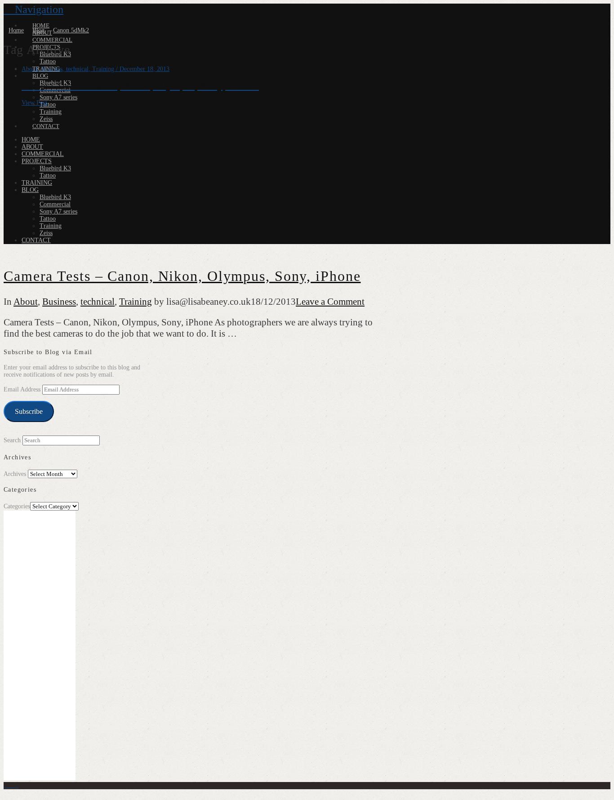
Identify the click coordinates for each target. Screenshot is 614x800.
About (25, 301)
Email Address (23, 389)
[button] (33, 9)
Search (12, 440)
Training (135, 301)
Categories (17, 506)
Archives (15, 474)
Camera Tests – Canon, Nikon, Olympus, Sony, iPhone (182, 276)
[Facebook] (6, 785)
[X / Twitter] (11, 785)
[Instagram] (15, 785)
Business (59, 301)
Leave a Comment (330, 301)
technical (97, 301)
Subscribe (29, 411)
